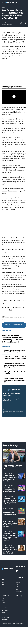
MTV (10, 310)
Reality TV (5, 595)
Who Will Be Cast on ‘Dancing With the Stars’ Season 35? (9, 489)
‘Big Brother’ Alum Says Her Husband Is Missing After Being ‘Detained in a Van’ (9, 501)
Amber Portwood (5, 317)
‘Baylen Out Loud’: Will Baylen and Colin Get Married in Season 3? (13, 466)
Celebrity (19, 595)
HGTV (3, 603)
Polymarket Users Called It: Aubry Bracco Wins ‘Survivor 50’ (15, 351)
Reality (4, 7)
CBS (3, 584)
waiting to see (15, 286)
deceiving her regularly (9, 191)
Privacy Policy (6, 412)
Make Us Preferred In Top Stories (13, 325)
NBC (3, 582)
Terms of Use (11, 411)
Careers (4, 614)
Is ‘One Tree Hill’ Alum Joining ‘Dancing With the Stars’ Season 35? (14, 380)
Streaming (19, 577)
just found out (19, 121)
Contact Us (4, 607)
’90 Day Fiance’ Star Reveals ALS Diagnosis (14, 372)
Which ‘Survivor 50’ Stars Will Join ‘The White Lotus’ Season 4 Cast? (15, 357)
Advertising (5, 610)
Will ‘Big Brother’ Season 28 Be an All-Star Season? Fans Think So (9, 478)
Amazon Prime (19, 591)
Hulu (17, 589)
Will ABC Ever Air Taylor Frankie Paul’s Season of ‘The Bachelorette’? (10, 550)
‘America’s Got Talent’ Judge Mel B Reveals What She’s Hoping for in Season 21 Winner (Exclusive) (12, 338)
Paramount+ (19, 580)
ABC (3, 580)
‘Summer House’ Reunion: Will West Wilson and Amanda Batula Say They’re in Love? (14, 365)
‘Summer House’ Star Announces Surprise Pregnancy (9, 512)
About (3, 612)
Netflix (17, 587)
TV (2, 577)
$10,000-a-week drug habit (11, 51)
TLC (3, 600)
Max (17, 584)
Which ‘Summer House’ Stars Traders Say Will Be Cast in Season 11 (10, 523)
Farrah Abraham (13, 317)
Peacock (18, 582)
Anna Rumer (5, 22)
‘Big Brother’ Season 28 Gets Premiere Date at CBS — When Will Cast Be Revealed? (10, 537)
